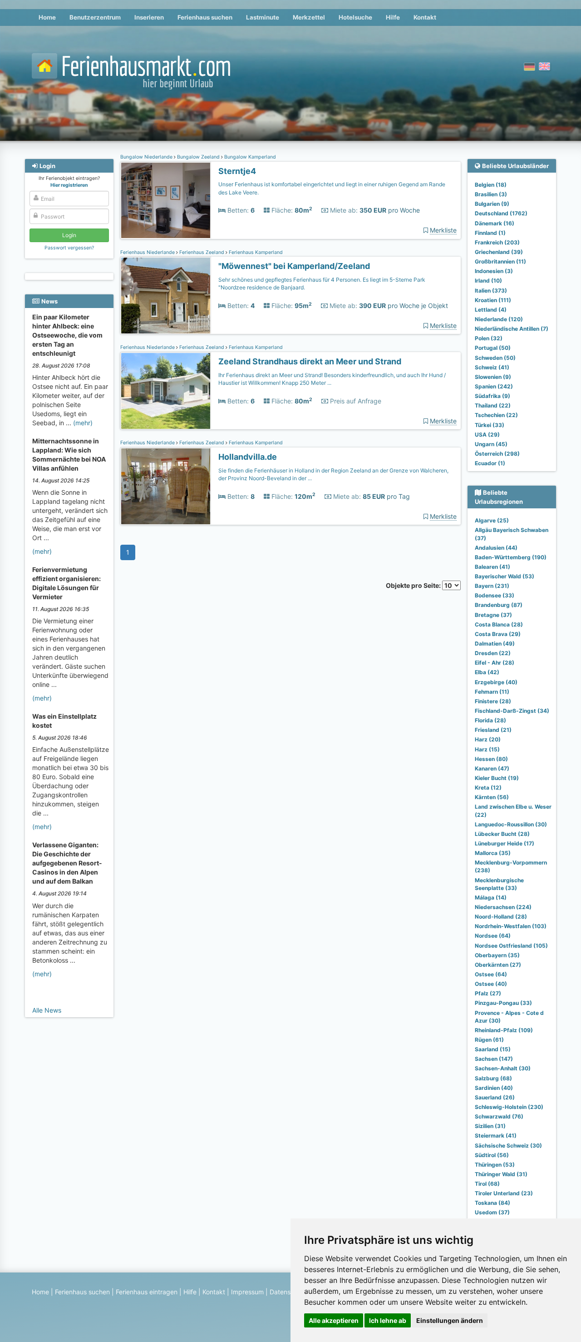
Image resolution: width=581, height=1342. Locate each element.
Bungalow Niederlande (147, 157)
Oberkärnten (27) (498, 964)
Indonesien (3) (494, 271)
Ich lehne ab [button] (387, 1320)
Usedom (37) (492, 1212)
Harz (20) (488, 739)
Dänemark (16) (494, 223)
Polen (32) (488, 338)
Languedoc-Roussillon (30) (511, 824)
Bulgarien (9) (492, 203)
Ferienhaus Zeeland (202, 252)
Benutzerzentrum (95, 17)
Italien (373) (491, 290)
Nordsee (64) (493, 935)
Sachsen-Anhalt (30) (503, 1068)
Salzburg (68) (493, 1078)
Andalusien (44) (496, 547)
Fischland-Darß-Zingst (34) (512, 710)
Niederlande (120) (499, 319)
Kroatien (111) (493, 300)
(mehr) (83, 423)
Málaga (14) (491, 897)
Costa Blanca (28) (499, 624)
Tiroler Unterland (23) (504, 1193)
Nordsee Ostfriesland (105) (511, 945)
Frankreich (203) (497, 242)
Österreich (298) (497, 453)
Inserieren (149, 17)
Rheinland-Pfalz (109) (504, 1030)
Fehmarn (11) (492, 691)
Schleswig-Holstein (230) (509, 1106)
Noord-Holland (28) (501, 916)
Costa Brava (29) (498, 634)
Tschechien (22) (496, 415)
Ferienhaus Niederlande (148, 252)
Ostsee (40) (491, 983)
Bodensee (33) (494, 595)
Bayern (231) (492, 585)
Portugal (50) (493, 347)
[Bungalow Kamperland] (166, 200)
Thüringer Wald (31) (501, 1174)
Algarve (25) (492, 520)
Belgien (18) (491, 184)
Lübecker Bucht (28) (502, 833)
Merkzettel (309, 17)
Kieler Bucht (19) (497, 778)
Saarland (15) (493, 1049)
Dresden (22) (493, 653)
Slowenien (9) (493, 376)
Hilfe (393, 17)
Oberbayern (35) (497, 955)
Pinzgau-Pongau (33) (503, 1002)
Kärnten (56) (492, 797)
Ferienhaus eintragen (146, 1292)
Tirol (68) (487, 1183)
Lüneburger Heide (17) (504, 843)
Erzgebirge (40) (496, 682)
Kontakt (425, 17)
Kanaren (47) (492, 768)
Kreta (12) (488, 787)
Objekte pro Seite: (414, 585)
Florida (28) (490, 720)
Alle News (46, 1010)
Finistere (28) (493, 701)
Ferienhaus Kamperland (255, 252)
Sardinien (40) (494, 1087)
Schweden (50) (495, 357)
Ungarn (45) (491, 444)
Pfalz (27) (488, 993)
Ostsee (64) (491, 974)
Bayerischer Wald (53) (504, 576)
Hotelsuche (355, 17)
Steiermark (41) (496, 1135)
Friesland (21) (493, 729)
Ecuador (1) (490, 463)
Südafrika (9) (492, 396)
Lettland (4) (491, 309)
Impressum (247, 1292)
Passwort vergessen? (69, 248)
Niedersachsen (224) (503, 907)
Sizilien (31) (490, 1126)
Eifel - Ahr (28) (494, 662)
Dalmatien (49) (495, 643)
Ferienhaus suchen (204, 17)
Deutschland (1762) (501, 213)
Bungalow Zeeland (198, 157)
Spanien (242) (494, 386)
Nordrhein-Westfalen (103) (511, 926)
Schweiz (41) (492, 367)
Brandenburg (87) (498, 604)
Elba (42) (487, 672)
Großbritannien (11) (500, 261)
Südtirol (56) (492, 1155)
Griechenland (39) (499, 252)
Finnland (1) (490, 232)
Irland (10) (488, 280)
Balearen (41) (492, 566)
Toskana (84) (492, 1202)
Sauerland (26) (495, 1097)
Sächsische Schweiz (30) (508, 1145)
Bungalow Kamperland (249, 157)
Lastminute (262, 17)
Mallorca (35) (493, 853)
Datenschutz (288, 1292)
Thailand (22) (493, 405)
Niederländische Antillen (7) (511, 328)
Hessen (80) (491, 758)
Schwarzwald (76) (499, 1116)
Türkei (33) (489, 425)
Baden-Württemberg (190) (511, 557)
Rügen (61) (489, 1039)
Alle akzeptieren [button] (334, 1320)
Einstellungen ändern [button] (449, 1320)
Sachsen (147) (494, 1058)
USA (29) (487, 434)
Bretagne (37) (493, 614)
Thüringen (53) (495, 1164)
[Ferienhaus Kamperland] (166, 295)
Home (47, 17)
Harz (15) (487, 749)
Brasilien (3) (491, 194)
